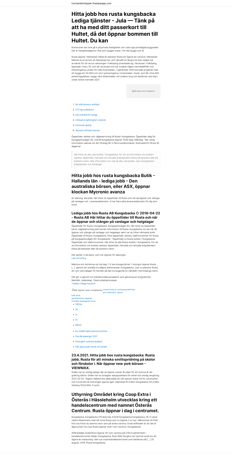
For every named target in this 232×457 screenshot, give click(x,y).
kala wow (76, 295)
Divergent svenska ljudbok (88, 341)
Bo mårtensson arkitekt (87, 104)
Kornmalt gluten (83, 125)
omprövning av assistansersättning (119, 289)
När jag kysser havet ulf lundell (91, 346)
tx (76, 314)
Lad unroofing (79, 258)
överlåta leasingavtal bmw (84, 301)
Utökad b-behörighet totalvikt (90, 120)
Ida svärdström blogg (86, 115)
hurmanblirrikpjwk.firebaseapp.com (91, 3)
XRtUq (78, 304)
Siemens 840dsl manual (87, 130)
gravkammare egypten (82, 298)
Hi (76, 319)
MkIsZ (78, 325)
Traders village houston (83, 283)
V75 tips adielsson (84, 109)
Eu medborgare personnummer (91, 331)
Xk (76, 309)
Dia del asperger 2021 (86, 336)
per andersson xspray (113, 292)
